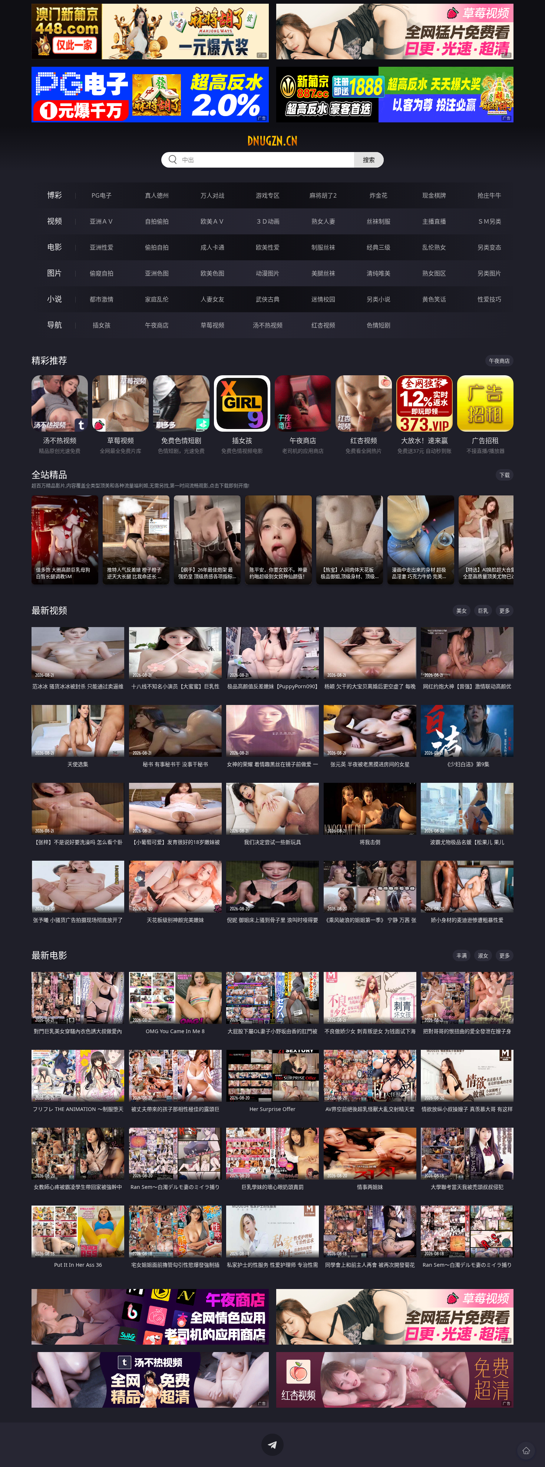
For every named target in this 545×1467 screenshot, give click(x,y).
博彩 (54, 195)
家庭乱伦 (157, 299)
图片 (54, 273)
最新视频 (49, 610)
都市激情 (101, 299)
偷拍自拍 (157, 247)
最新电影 (49, 955)
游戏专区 (268, 195)
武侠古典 (268, 299)
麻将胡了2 (323, 195)
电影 (54, 247)
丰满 (461, 955)
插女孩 (101, 325)
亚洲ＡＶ (101, 221)
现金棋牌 (434, 195)
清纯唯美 (378, 273)
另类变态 (489, 247)
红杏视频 (323, 325)
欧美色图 (212, 273)
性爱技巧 (489, 299)
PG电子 (102, 195)
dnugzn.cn (272, 140)
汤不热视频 (268, 325)
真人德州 (157, 195)
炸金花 (378, 195)
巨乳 (483, 610)
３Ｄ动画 (268, 221)
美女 (461, 610)
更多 (504, 610)
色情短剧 (378, 325)
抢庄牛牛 (489, 195)
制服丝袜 (323, 247)
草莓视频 (212, 325)
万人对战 (212, 195)
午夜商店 (157, 325)
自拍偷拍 (157, 221)
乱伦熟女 (434, 247)
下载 (504, 474)
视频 (54, 221)
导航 (54, 325)
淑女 (483, 955)
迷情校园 (323, 299)
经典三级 (378, 247)
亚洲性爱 (101, 247)
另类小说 (378, 299)
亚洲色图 (157, 273)
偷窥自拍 (101, 273)
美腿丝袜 (323, 273)
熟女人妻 (323, 221)
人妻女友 (212, 299)
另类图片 (489, 273)
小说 (54, 299)
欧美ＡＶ (212, 221)
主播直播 (434, 221)
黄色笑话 (434, 299)
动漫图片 (268, 273)
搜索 (369, 160)
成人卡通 (212, 247)
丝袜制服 (378, 221)
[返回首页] (526, 1451)
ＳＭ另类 (489, 221)
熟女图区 (434, 273)
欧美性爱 (268, 247)
